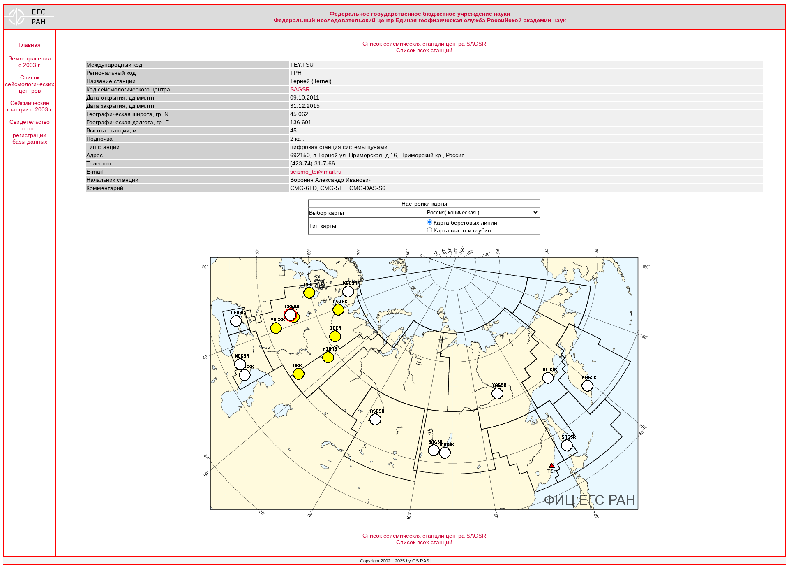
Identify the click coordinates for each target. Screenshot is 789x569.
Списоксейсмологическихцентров (29, 84)
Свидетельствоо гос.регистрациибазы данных (29, 131)
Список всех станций (424, 50)
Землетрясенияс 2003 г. (30, 61)
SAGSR (300, 89)
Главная (29, 45)
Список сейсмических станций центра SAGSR (424, 43)
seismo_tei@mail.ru (315, 171)
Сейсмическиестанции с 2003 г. (30, 106)
